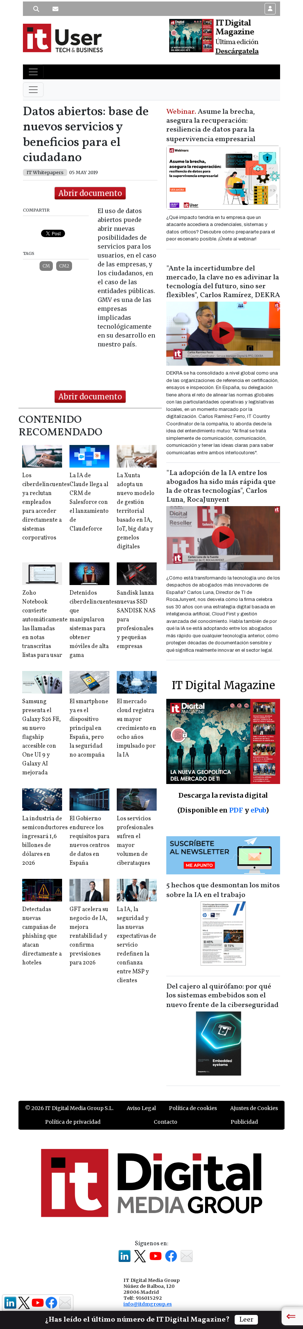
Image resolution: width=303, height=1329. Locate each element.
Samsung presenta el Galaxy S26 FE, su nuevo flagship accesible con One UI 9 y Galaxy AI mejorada (41, 737)
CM (46, 266)
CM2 (64, 266)
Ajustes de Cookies (254, 1108)
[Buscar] (36, 9)
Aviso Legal (141, 1108)
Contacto (165, 1122)
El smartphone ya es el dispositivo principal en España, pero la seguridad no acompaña (88, 728)
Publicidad (244, 1122)
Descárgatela (237, 51)
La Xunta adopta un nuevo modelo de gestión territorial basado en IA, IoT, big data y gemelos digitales (135, 511)
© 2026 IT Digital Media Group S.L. (69, 1108)
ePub (258, 810)
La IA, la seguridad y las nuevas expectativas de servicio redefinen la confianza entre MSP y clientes (136, 945)
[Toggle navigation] (33, 71)
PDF (236, 810)
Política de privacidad (73, 1122)
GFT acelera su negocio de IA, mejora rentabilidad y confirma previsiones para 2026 (88, 936)
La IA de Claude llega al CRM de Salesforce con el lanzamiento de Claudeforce (89, 502)
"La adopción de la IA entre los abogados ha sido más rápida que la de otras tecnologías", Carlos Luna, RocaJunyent (221, 486)
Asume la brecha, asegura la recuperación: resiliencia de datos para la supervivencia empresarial (210, 125)
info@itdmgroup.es (147, 1304)
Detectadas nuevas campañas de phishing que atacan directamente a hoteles (42, 936)
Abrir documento (90, 193)
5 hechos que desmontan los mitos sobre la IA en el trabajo (223, 890)
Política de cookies (193, 1108)
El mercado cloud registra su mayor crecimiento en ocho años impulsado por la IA (136, 728)
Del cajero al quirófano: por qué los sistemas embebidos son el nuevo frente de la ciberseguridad (222, 995)
